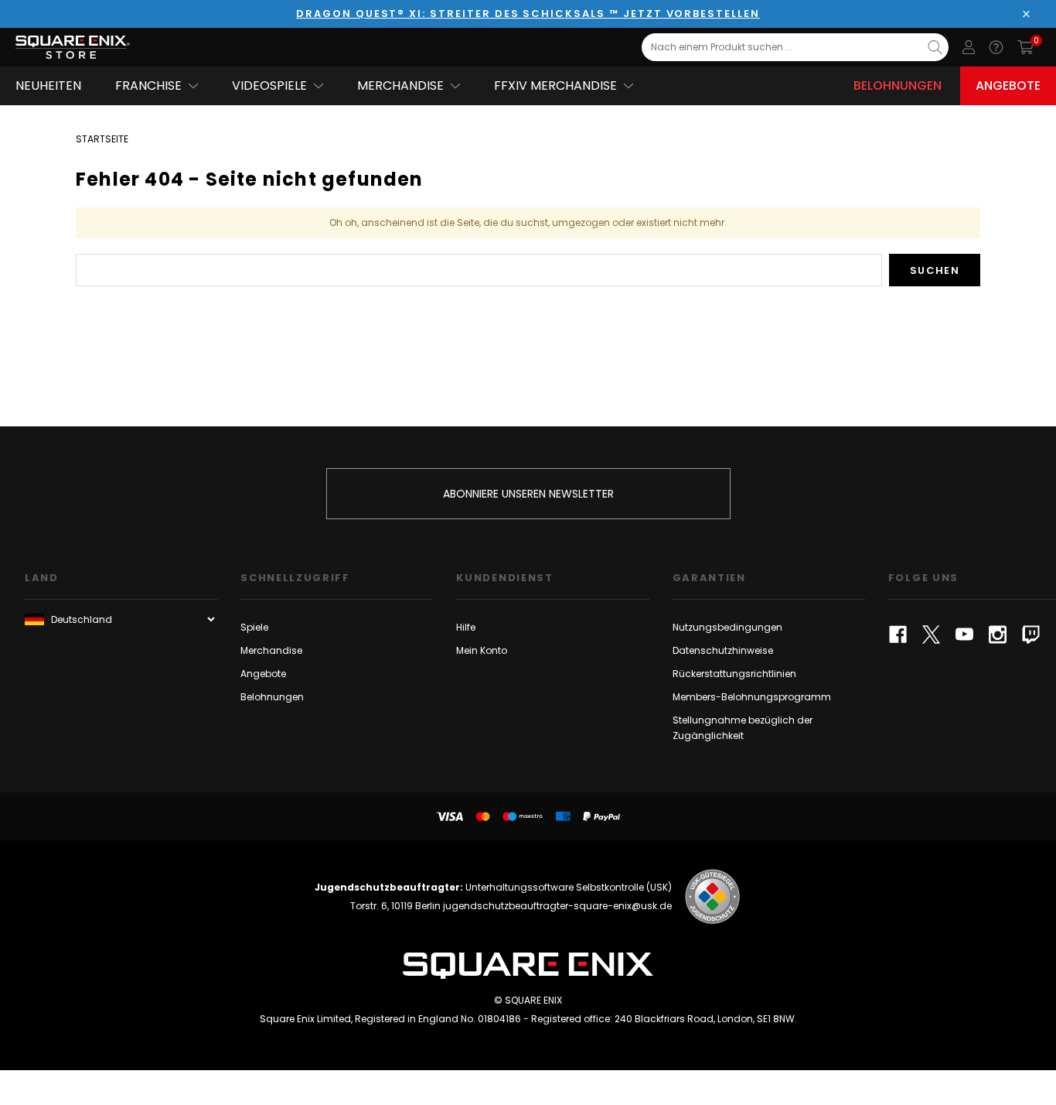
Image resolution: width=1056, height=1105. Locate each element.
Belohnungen (897, 85)
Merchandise (271, 650)
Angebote (1008, 85)
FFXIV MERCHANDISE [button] (555, 85)
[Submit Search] (935, 47)
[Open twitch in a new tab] (1031, 634)
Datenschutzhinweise (723, 650)
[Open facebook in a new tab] (898, 634)
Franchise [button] (148, 85)
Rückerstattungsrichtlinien (734, 673)
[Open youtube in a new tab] (964, 634)
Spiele (254, 627)
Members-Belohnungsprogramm (752, 696)
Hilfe (465, 627)
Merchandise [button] (400, 85)
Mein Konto (481, 650)
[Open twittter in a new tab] (931, 634)
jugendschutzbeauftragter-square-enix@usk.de (557, 905)
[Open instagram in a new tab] (997, 634)
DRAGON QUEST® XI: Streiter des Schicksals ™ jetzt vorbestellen (528, 13)
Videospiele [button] (269, 85)
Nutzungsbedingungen (727, 627)
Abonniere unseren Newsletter (528, 493)
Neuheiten (48, 85)
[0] (1025, 47)
